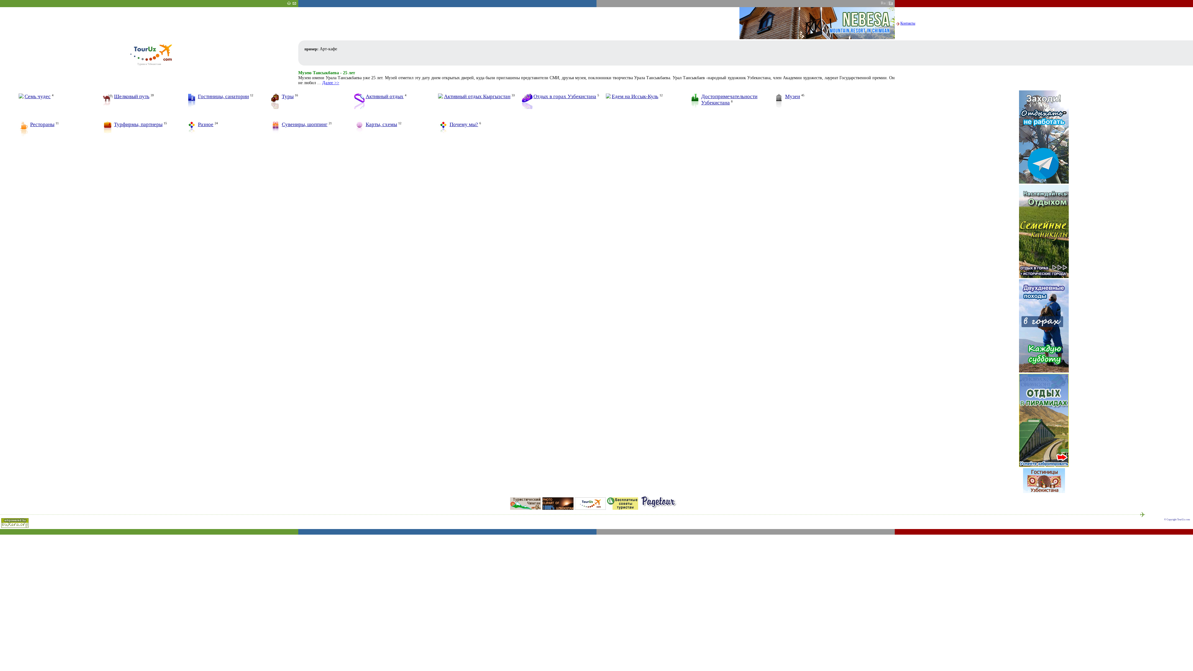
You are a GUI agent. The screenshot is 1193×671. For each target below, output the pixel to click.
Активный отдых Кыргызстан (477, 96)
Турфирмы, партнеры (138, 124)
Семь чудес (38, 96)
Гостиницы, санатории (223, 96)
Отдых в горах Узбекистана (564, 96)
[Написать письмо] (294, 4)
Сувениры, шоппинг (304, 124)
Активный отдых (385, 96)
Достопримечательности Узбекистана (729, 100)
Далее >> (330, 82)
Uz (891, 3)
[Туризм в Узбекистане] (149, 61)
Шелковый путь (131, 96)
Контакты (907, 23)
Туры (288, 96)
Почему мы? (464, 124)
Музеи (792, 96)
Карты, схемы (381, 124)
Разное (205, 124)
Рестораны (42, 124)
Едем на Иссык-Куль (635, 96)
